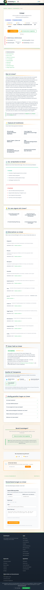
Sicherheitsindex (26, 568)
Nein (25, 456)
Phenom (33, 113)
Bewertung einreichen (13, 522)
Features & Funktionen (10, 57)
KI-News (4, 570)
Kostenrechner (25, 551)
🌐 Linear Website (13, 31)
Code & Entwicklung (26, 545)
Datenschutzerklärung (22, 585)
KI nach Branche (26, 542)
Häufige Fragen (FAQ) (10, 67)
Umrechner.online (6, 578)
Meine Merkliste (26, 555)
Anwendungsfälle (9, 60)
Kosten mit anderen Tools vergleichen (22, 436)
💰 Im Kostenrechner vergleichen (28, 31)
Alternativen (8, 62)
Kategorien (10, 8)
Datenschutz (25, 563)
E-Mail (28, 494)
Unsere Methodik (26, 565)
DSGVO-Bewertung (9, 53)
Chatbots (24, 544)
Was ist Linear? (9, 55)
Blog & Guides (6, 565)
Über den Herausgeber (27, 566)
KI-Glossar (5, 563)
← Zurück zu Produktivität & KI (10, 476)
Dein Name (10, 494)
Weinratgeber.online (7, 576)
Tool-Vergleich (25, 540)
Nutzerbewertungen (10, 65)
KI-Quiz (24, 549)
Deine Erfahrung (11, 509)
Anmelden (28, 466)
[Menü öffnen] (18, 1)
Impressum (25, 561)
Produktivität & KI (16, 8)
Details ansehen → (18, 245)
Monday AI (11, 114)
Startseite (5, 8)
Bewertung (10, 500)
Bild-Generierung (26, 547)
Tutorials (5, 566)
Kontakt (24, 570)
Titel (8, 504)
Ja (17, 456)
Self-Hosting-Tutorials (16, 4)
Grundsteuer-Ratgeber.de (8, 580)
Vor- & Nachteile (9, 58)
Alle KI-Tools (25, 538)
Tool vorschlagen (26, 553)
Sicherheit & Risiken (7, 561)
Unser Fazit (8, 63)
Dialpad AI (27, 113)
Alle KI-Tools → (37, 476)
